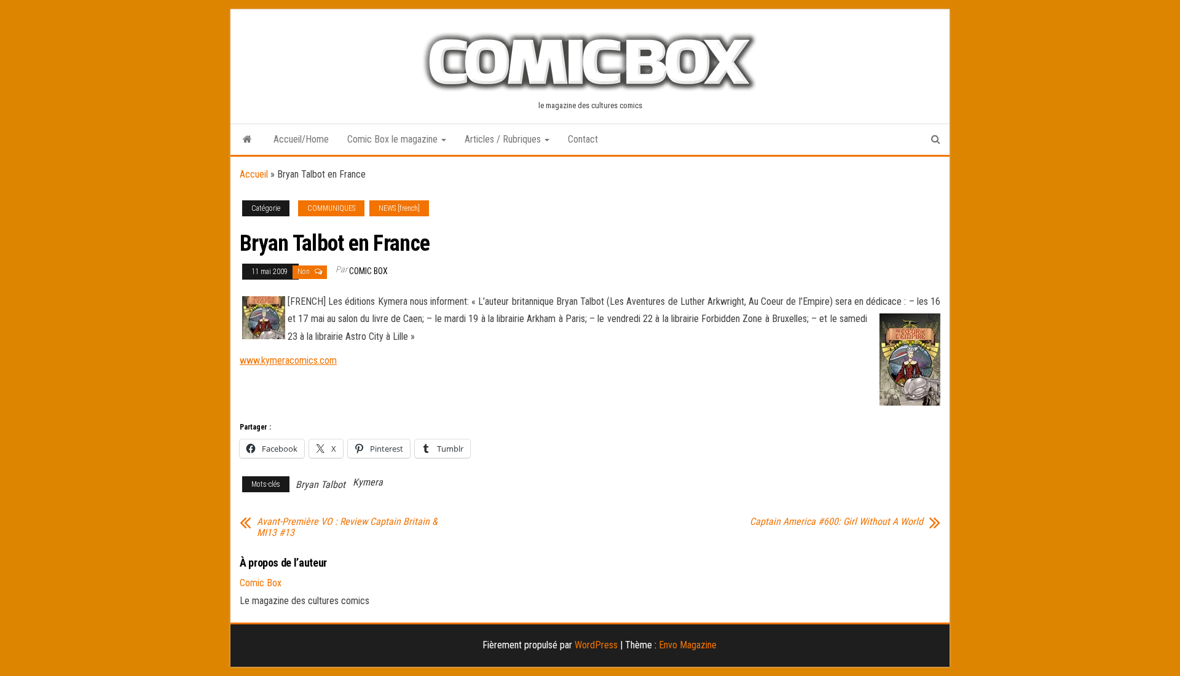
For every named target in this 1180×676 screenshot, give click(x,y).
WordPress (596, 645)
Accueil (254, 174)
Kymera (368, 482)
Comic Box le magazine (393, 139)
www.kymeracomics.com (288, 360)
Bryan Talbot (320, 484)
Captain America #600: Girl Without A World (836, 521)
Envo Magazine (688, 645)
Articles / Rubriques (504, 139)
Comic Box (368, 271)
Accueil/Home (301, 139)
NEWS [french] (399, 208)
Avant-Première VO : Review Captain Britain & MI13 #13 (347, 527)
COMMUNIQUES (331, 208)
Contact (583, 139)
